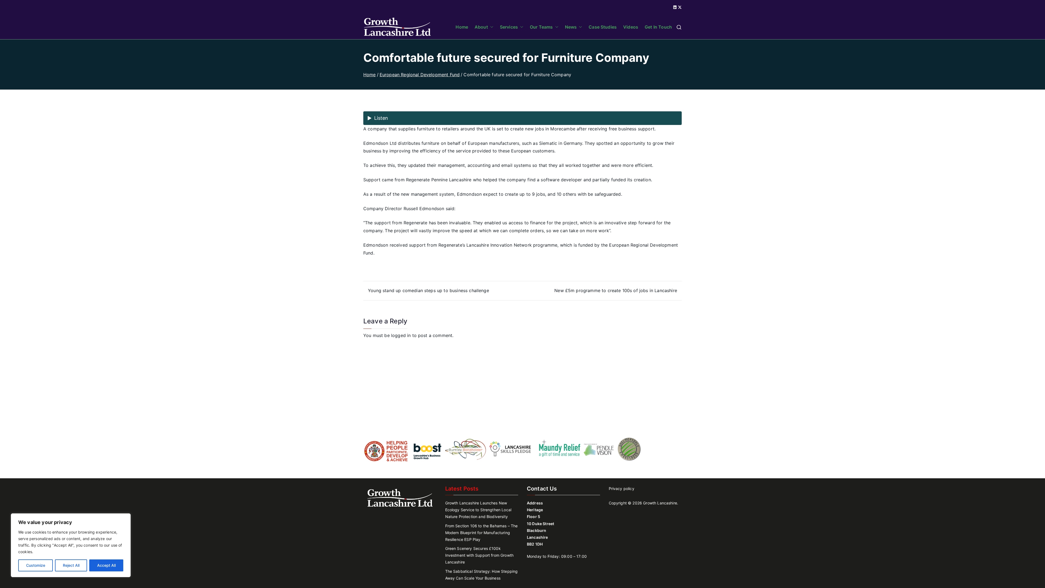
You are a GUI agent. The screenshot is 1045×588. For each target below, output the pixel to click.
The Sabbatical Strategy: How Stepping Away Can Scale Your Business (481, 574)
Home (462, 27)
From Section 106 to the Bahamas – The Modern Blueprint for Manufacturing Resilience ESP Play (481, 532)
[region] (71, 545)
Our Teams (541, 27)
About (481, 27)
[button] (490, 27)
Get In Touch (658, 27)
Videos (630, 27)
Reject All (71, 565)
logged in (401, 335)
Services (509, 27)
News (571, 27)
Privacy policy (621, 488)
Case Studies (603, 27)
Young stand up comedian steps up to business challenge (428, 290)
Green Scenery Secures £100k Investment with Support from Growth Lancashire (479, 555)
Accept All (106, 565)
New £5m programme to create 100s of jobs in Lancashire (615, 290)
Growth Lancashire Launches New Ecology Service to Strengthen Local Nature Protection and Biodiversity (478, 510)
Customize (35, 565)
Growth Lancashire (660, 503)
